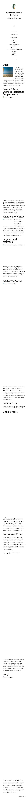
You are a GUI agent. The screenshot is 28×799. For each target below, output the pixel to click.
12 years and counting (10, 240)
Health (14, 46)
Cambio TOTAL (11, 553)
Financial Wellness (13, 216)
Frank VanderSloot (14, 44)
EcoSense (14, 40)
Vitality (14, 53)
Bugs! (6, 64)
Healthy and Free (12, 280)
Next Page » (22, 796)
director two (10, 403)
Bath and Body (14, 37)
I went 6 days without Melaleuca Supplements (13, 92)
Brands (14, 39)
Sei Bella (14, 51)
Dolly (6, 674)
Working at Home (13, 534)
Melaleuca (14, 47)
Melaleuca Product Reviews (14, 49)
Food (14, 42)
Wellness (14, 55)
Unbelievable (10, 411)
